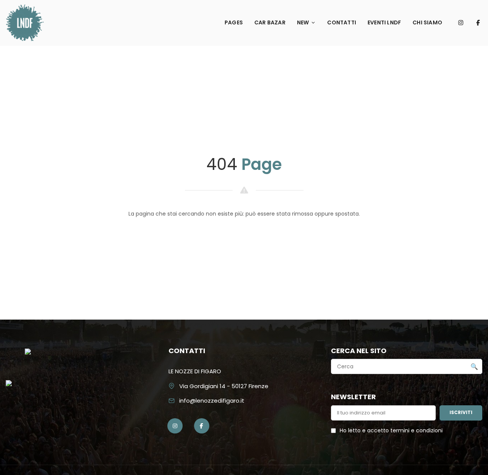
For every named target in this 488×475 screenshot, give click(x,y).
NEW (303, 22)
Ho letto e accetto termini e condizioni (391, 430)
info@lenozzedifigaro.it (211, 401)
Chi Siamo (427, 22)
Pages (234, 22)
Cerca (474, 366)
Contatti (341, 22)
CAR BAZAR (270, 22)
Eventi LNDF (384, 22)
